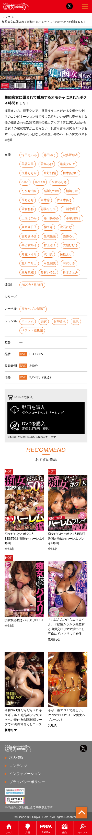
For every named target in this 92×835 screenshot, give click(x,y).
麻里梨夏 (50, 263)
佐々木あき (64, 200)
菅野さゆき (29, 236)
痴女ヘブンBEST (33, 308)
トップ (6, 17)
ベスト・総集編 (32, 330)
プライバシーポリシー (27, 782)
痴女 (44, 321)
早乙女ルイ (29, 245)
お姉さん (60, 321)
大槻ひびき (70, 245)
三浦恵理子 (70, 209)
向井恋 (45, 200)
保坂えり (66, 254)
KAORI (40, 182)
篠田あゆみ (51, 218)
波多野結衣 (70, 155)
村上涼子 (50, 245)
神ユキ (48, 227)
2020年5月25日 (32, 284)
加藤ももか (29, 173)
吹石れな (66, 227)
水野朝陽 (50, 173)
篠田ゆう (50, 155)
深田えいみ (29, 155)
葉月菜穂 (27, 272)
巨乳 (76, 321)
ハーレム (27, 321)
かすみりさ (59, 182)
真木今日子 (29, 227)
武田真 (48, 254)
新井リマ (11, 730)
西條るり (69, 236)
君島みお (47, 163)
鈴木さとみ (70, 272)
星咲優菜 (50, 236)
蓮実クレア (67, 163)
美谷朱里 (27, 163)
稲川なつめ (51, 190)
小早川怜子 (73, 218)
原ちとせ (27, 200)
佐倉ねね (27, 209)
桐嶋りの (72, 190)
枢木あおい (70, 173)
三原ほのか (29, 218)
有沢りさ (69, 263)
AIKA (24, 182)
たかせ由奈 (29, 190)
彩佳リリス (48, 209)
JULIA (52, 725)
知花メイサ (29, 254)
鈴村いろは (48, 272)
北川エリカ (29, 263)
